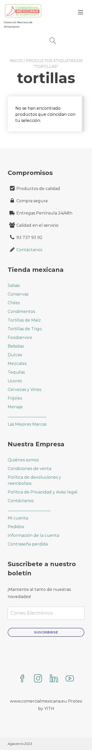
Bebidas (16, 346)
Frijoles (15, 398)
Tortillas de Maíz (24, 320)
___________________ (27, 415)
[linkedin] (54, 679)
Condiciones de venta (29, 468)
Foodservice (20, 337)
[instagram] (38, 679)
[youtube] (70, 679)
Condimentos (21, 311)
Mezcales (17, 363)
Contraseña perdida (28, 544)
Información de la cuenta (33, 535)
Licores (15, 380)
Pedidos (16, 526)
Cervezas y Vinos (24, 389)
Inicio (16, 60)
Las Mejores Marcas (27, 424)
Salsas (14, 285)
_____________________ (29, 509)
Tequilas (16, 372)
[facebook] (22, 679)
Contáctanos (29, 249)
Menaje (15, 406)
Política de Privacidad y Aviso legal (42, 492)
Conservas (18, 294)
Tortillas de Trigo (25, 328)
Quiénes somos (23, 459)
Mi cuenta (18, 518)
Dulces (15, 354)
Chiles (14, 302)
